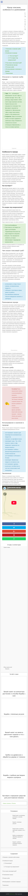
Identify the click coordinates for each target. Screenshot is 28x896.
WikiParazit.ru (12, 894)
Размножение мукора (11, 65)
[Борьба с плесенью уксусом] (7, 823)
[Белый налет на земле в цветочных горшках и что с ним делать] (7, 830)
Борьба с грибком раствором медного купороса (14, 776)
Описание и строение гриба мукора (10, 857)
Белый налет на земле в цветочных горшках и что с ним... (19, 830)
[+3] (15, 607)
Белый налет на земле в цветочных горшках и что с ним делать (14, 734)
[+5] (15, 654)
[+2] (15, 583)
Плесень (14, 803)
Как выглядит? (13, 56)
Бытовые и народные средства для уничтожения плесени (14, 797)
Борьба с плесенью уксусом (14, 714)
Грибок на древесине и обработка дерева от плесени (14, 756)
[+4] (15, 631)
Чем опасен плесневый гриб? (13, 63)
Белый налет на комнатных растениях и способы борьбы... (19, 817)
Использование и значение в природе (11, 881)
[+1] (15, 560)
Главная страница (7, 803)
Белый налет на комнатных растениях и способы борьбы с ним (14, 694)
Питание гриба (9, 67)
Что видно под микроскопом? (11, 866)
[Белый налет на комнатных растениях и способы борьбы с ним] (7, 816)
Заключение (9, 73)
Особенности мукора (11, 53)
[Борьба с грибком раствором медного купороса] (7, 843)
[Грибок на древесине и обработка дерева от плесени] (7, 836)
